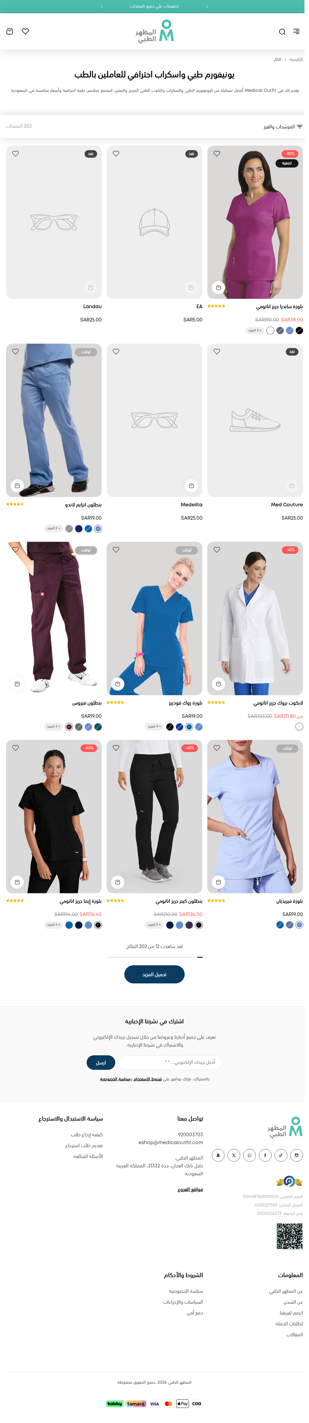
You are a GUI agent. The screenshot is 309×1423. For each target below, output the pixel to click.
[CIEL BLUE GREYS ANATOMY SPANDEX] (179, 925)
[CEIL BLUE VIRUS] (88, 727)
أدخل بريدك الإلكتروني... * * (190, 1062)
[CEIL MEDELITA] (299, 924)
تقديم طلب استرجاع (84, 1146)
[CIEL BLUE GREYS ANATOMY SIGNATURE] (289, 330)
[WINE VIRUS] (69, 727)
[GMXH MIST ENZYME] (69, 528)
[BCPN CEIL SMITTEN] (198, 727)
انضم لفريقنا (291, 1313)
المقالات (294, 1335)
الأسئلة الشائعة (88, 1156)
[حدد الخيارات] (218, 287)
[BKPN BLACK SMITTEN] (170, 727)
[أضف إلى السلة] (191, 485)
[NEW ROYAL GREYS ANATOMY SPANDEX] (69, 925)
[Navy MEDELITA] (289, 924)
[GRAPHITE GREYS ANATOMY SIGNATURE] (280, 330)
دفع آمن (195, 1313)
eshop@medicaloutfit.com (171, 1143)
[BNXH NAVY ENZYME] (78, 528)
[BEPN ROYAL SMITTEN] (189, 727)
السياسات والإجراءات (183, 1302)
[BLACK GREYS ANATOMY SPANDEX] (198, 925)
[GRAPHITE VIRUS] (78, 727)
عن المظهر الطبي (286, 1291)
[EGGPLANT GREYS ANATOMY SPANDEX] (189, 925)
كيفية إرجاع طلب (87, 1135)
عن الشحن (293, 1302)
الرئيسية (296, 59)
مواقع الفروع (190, 1189)
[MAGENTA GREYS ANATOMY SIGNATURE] (270, 330)
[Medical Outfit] (154, 31)
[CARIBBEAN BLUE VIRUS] (98, 727)
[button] (207, 6)
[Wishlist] (25, 31)
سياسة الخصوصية (115, 1079)
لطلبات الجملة (289, 1324)
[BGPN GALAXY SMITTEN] (179, 727)
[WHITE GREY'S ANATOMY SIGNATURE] (299, 726)
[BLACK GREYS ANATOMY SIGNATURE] (299, 330)
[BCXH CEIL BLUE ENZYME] (98, 528)
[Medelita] (154, 420)
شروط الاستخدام (148, 1079)
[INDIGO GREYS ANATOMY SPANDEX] (170, 925)
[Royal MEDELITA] (280, 924)
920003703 (190, 1135)
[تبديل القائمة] (296, 31)
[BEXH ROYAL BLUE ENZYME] (88, 528)
